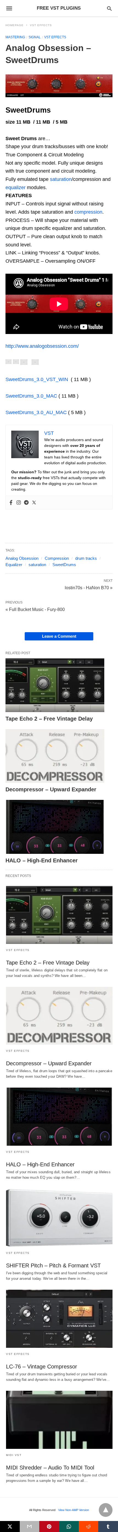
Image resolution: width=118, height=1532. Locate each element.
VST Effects (41, 25)
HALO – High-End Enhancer (41, 860)
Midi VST (13, 1455)
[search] (109, 8)
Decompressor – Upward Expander (50, 789)
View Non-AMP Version (73, 1510)
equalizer (15, 187)
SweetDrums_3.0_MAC (31, 396)
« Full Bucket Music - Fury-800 (35, 609)
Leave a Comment (59, 636)
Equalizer (13, 564)
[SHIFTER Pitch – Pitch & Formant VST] (59, 1218)
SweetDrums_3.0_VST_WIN (36, 379)
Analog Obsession (21, 558)
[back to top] (106, 1510)
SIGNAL (35, 37)
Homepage (14, 25)
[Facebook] (11, 502)
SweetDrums (64, 564)
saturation (61, 179)
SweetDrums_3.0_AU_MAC (36, 412)
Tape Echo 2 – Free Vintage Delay (49, 719)
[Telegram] (26, 502)
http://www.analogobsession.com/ (42, 346)
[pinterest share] (49, 1526)
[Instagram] (18, 502)
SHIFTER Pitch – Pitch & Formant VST (53, 1265)
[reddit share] (89, 1526)
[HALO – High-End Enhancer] (54, 827)
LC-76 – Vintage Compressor (41, 1366)
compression (88, 212)
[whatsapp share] (69, 1526)
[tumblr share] (108, 1526)
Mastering (15, 37)
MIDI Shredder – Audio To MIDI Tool (50, 1468)
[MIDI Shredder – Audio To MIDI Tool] (59, 1420)
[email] (30, 1526)
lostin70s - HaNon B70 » (89, 587)
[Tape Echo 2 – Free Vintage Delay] (54, 685)
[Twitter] (34, 502)
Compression (57, 558)
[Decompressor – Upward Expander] (54, 756)
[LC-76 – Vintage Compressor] (59, 1319)
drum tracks (86, 558)
